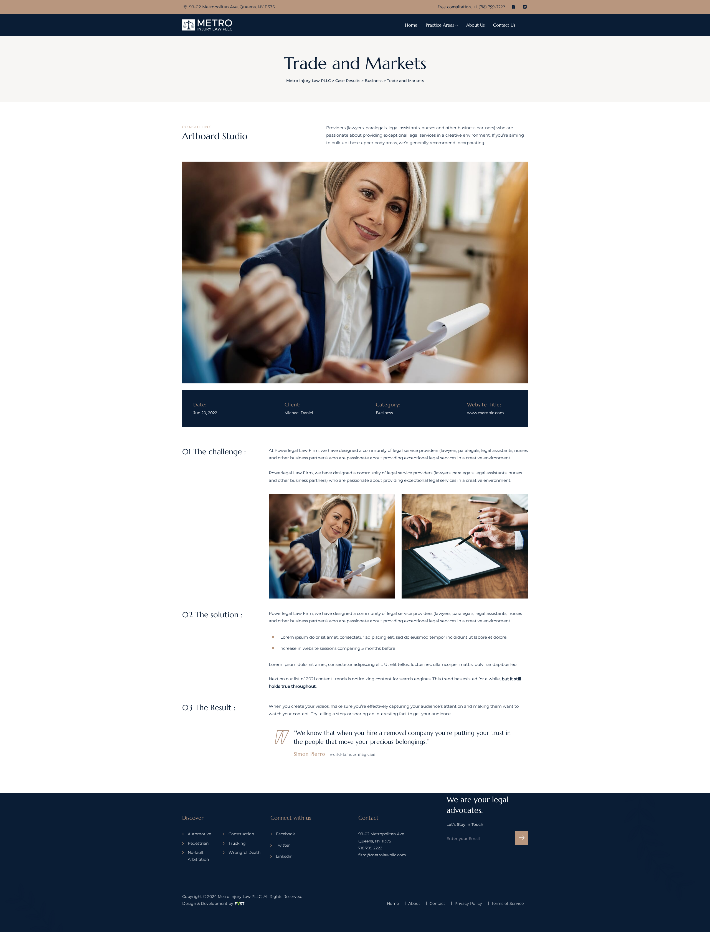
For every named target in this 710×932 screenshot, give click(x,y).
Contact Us (504, 25)
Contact (437, 903)
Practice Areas (440, 25)
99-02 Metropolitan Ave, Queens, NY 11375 (232, 6)
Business (384, 412)
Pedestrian (198, 843)
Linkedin (284, 856)
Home (411, 25)
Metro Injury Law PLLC (240, 896)
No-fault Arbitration (198, 856)
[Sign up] (521, 838)
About (414, 903)
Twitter (283, 845)
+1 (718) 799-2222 (489, 6)
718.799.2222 (370, 848)
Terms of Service (507, 903)
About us (475, 25)
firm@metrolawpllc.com (382, 854)
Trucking (237, 843)
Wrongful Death (244, 852)
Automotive (199, 833)
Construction (241, 833)
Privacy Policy (468, 903)
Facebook (285, 833)
